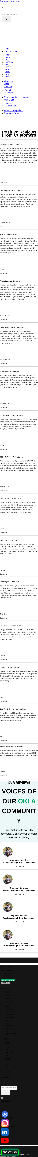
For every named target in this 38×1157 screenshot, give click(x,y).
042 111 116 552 (5, 983)
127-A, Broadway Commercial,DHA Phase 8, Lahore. (7, 973)
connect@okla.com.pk (8, 980)
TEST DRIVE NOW (10, 1152)
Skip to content (5, 1)
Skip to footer (15, 1)
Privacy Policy (6, 1101)
